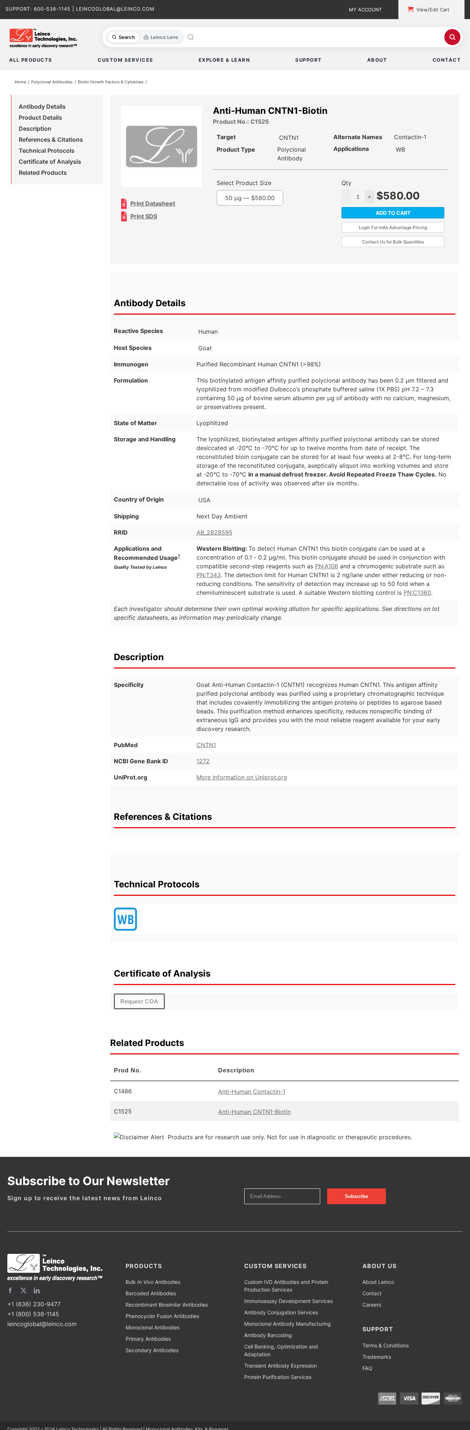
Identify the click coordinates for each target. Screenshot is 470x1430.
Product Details (40, 119)
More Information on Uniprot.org (241, 778)
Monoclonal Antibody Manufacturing (287, 1325)
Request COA (139, 1003)
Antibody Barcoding (268, 1336)
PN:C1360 (417, 594)
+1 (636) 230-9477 (34, 1305)
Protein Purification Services (277, 1378)
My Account (365, 9)
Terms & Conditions (385, 1347)
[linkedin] (37, 1292)
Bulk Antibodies (153, 1283)
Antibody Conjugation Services (281, 1314)
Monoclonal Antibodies (153, 1329)
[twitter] (23, 1292)
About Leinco (378, 1283)
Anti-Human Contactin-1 (251, 1093)
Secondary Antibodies (152, 1351)
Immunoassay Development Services (288, 1302)
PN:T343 (208, 576)
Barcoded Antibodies (151, 1295)
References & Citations (51, 141)
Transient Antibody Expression (280, 1367)
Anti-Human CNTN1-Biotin (254, 1113)
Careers (371, 1306)
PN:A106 (326, 567)
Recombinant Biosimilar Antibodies (167, 1306)
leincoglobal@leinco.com (42, 1325)
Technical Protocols (47, 152)
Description (35, 130)
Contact (372, 1295)
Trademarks (376, 1358)
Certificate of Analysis (50, 163)
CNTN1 (206, 746)
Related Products (43, 174)
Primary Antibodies (148, 1340)
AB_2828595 (214, 533)
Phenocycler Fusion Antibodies (162, 1317)
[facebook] (10, 1292)
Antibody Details (42, 108)
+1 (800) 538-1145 (33, 1315)
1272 (203, 762)
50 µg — (264, 199)
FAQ (367, 1369)
